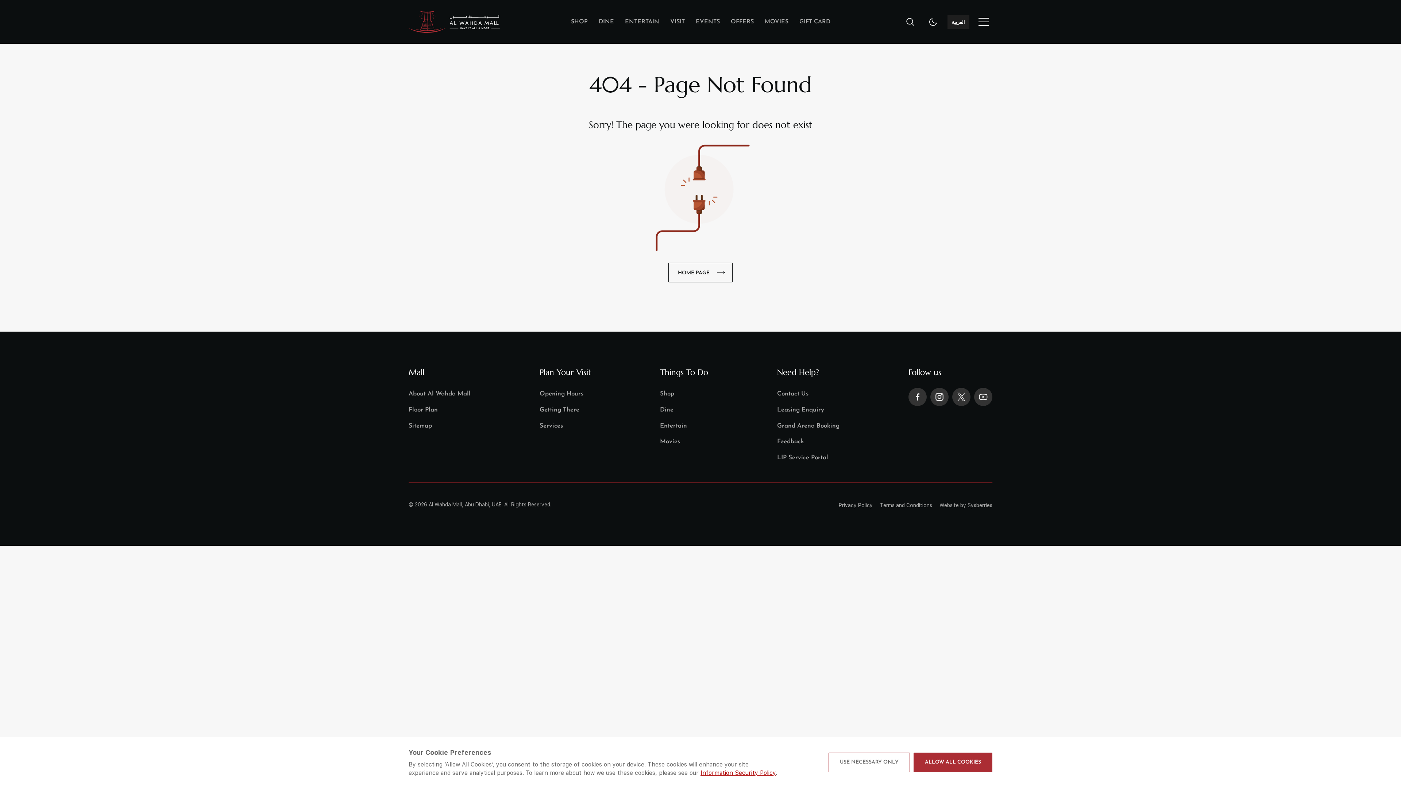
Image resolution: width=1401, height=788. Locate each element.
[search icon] (910, 22)
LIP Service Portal (802, 458)
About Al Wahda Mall (440, 394)
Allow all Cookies (953, 762)
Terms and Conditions (906, 505)
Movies (776, 22)
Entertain (642, 22)
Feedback (790, 442)
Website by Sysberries (965, 505)
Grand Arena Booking (808, 426)
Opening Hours (561, 394)
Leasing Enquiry (800, 410)
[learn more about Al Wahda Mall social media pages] (917, 397)
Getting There (559, 410)
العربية (958, 22)
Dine (606, 22)
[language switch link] (983, 22)
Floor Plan (423, 410)
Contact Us (792, 394)
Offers (742, 22)
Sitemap (420, 426)
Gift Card (814, 22)
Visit (677, 22)
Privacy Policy (856, 505)
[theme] (933, 22)
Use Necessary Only (869, 762)
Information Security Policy (738, 772)
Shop (579, 22)
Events (708, 22)
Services (551, 426)
